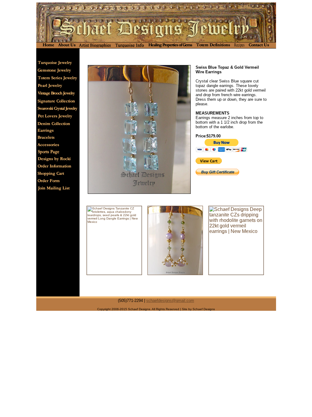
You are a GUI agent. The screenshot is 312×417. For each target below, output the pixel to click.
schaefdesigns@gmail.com (170, 300)
